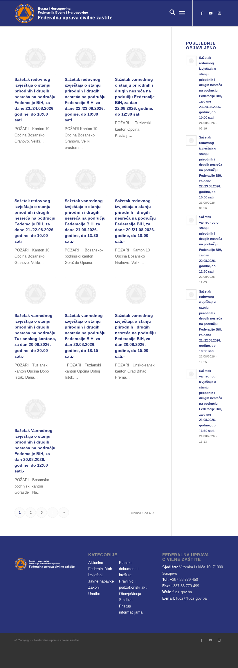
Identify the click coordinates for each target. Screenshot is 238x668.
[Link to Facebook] (201, 13)
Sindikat (126, 600)
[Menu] (182, 13)
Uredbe (94, 594)
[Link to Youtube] (210, 13)
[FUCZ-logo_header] (80, 13)
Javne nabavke (101, 581)
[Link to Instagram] (219, 13)
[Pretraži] (169, 13)
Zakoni (94, 587)
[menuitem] (169, 13)
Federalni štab (100, 569)
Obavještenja (130, 594)
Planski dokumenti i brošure (128, 569)
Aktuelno (95, 563)
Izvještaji (95, 575)
